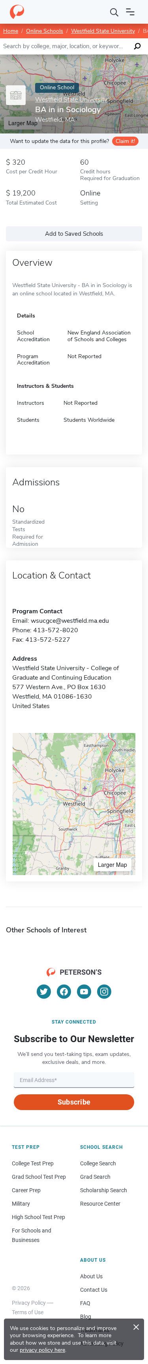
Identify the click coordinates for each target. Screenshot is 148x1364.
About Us (91, 1276)
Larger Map (112, 864)
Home (10, 31)
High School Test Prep (38, 1217)
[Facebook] (64, 991)
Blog (85, 1316)
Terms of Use (27, 1312)
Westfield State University (103, 31)
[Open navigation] (130, 12)
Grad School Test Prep (39, 1177)
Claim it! (125, 141)
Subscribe (74, 1102)
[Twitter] (44, 991)
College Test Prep (33, 1163)
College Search (98, 1163)
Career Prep (26, 1190)
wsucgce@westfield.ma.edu (70, 620)
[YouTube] (84, 991)
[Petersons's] (17, 12)
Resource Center (100, 1204)
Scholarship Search (103, 1190)
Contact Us (93, 1290)
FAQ (85, 1303)
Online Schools (44, 31)
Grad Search (95, 1177)
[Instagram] (104, 991)
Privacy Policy (29, 1303)
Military (21, 1204)
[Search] (114, 12)
